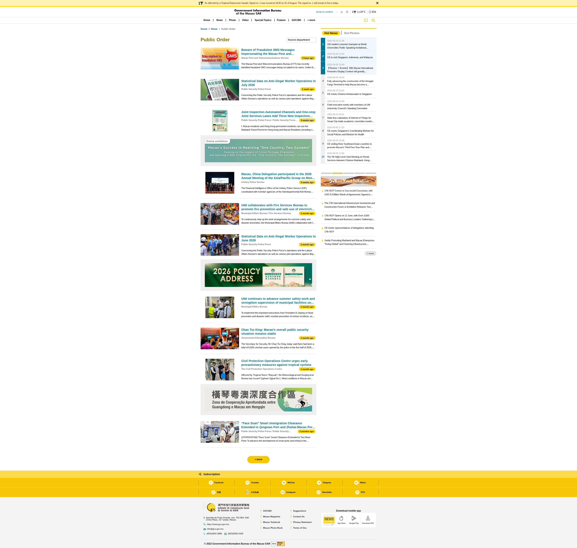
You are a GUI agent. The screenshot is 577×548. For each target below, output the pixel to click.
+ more (370, 253)
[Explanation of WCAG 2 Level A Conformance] (278, 543)
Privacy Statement (302, 522)
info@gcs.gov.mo (215, 529)
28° (363, 12)
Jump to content (324, 12)
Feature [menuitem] (281, 20)
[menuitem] (219, 20)
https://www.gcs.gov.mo (218, 524)
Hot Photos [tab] (352, 33)
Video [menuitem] (245, 20)
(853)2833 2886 (214, 533)
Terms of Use (300, 528)
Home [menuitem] (206, 20)
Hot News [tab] (331, 33)
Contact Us (299, 516)
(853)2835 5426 (235, 533)
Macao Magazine (271, 516)
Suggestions (299, 511)
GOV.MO (267, 511)
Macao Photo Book (273, 528)
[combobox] (301, 40)
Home (204, 29)
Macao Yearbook (271, 522)
